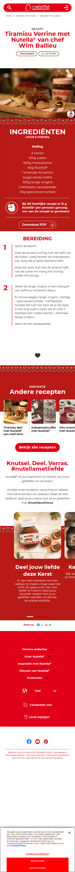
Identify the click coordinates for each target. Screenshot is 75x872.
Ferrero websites (34, 649)
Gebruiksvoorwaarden (15, 755)
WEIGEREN (37, 861)
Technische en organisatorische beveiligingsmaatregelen (37, 758)
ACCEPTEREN (37, 868)
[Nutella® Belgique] (37, 8)
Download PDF (34, 224)
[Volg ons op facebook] (29, 741)
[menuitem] (35, 656)
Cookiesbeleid (60, 752)
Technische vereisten (35, 755)
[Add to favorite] (37, 355)
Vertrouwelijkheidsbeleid (58, 755)
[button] (30, 616)
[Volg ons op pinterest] (45, 741)
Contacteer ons (41, 705)
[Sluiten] (69, 832)
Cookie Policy (18, 846)
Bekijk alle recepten (37, 447)
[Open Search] (9, 7)
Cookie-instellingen (37, 854)
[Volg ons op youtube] (37, 741)
